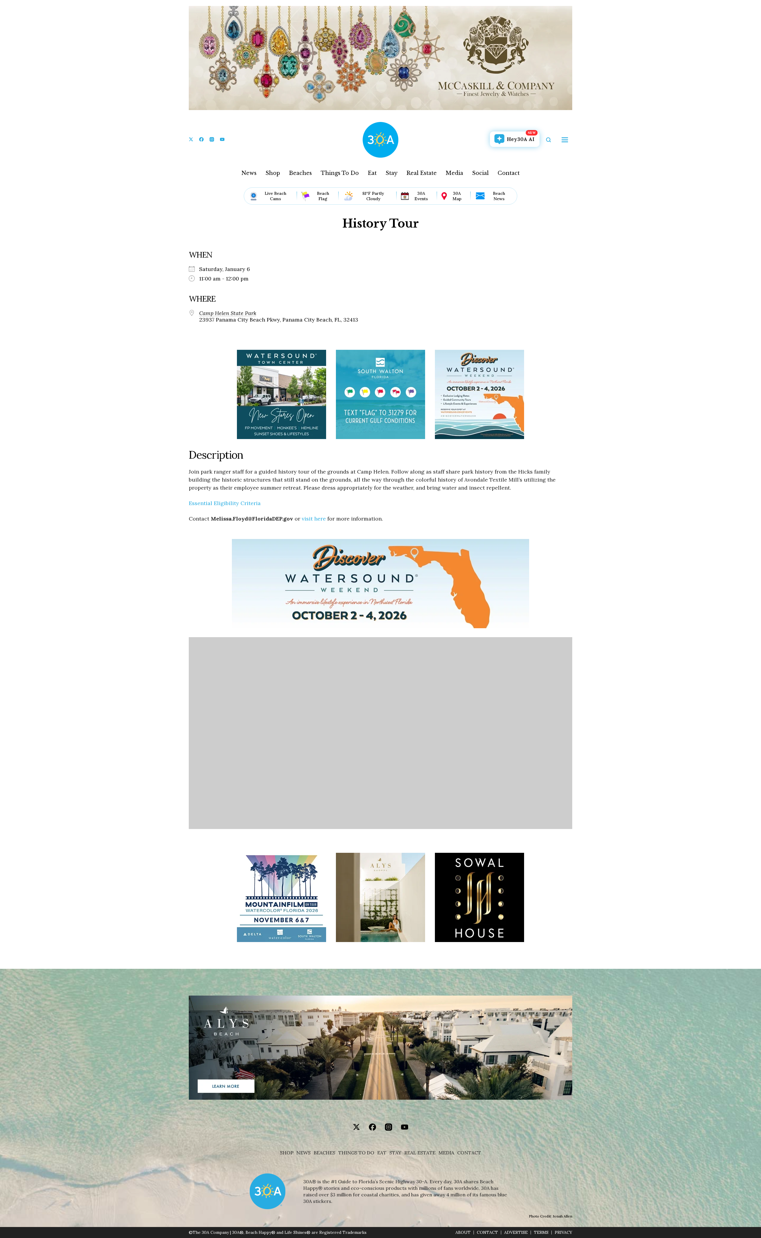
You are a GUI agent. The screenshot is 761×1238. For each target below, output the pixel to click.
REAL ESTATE (419, 1153)
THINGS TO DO (356, 1153)
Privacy (563, 1232)
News (249, 173)
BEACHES (324, 1153)
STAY (395, 1153)
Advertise (516, 1232)
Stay (391, 173)
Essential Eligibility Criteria (225, 503)
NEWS (303, 1153)
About (463, 1232)
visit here (314, 518)
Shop (272, 173)
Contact (509, 173)
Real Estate (421, 173)
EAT (381, 1153)
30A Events (421, 196)
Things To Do (340, 173)
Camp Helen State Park (227, 313)
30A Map (456, 196)
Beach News (499, 196)
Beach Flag (323, 196)
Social (480, 173)
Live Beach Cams (275, 196)
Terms (541, 1232)
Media (454, 173)
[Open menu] (564, 139)
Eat (372, 173)
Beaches (300, 173)
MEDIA (446, 1153)
